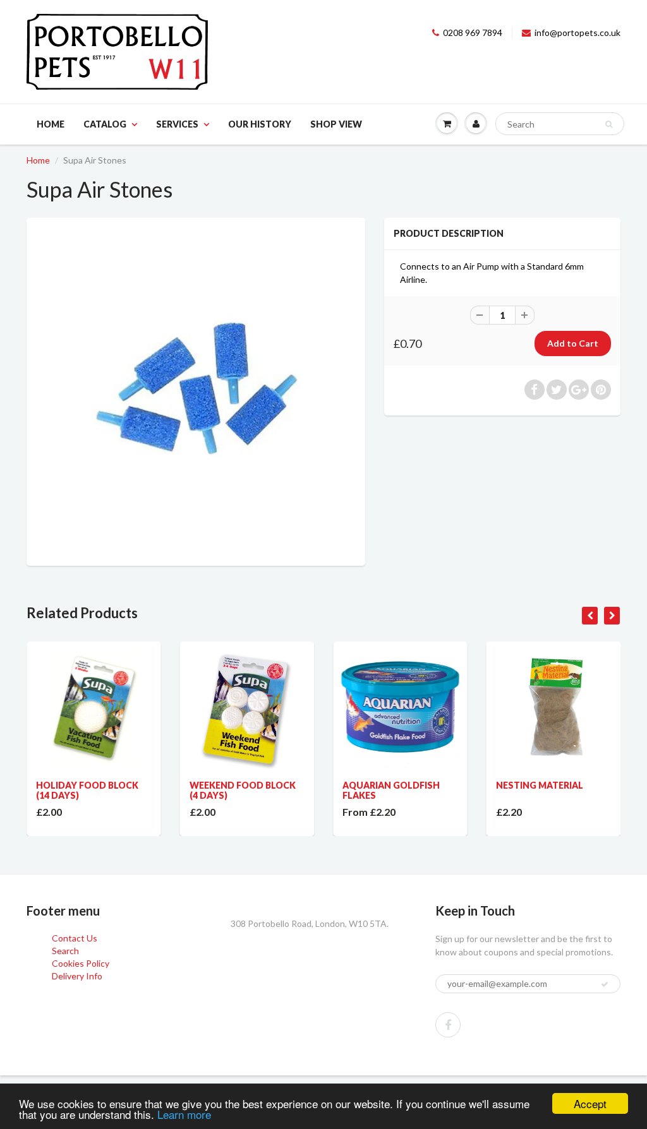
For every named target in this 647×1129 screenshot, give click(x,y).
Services (177, 124)
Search (65, 950)
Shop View (336, 124)
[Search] (609, 124)
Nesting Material (520, 785)
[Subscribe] (604, 984)
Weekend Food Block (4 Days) (224, 790)
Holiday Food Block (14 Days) (68, 790)
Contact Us (74, 938)
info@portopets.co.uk (577, 32)
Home (50, 124)
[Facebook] (448, 1024)
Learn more (184, 1114)
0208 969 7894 (472, 32)
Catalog (104, 124)
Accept (590, 1103)
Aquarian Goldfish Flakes (372, 790)
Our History (259, 124)
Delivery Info (77, 976)
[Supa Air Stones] (196, 390)
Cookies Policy (80, 963)
